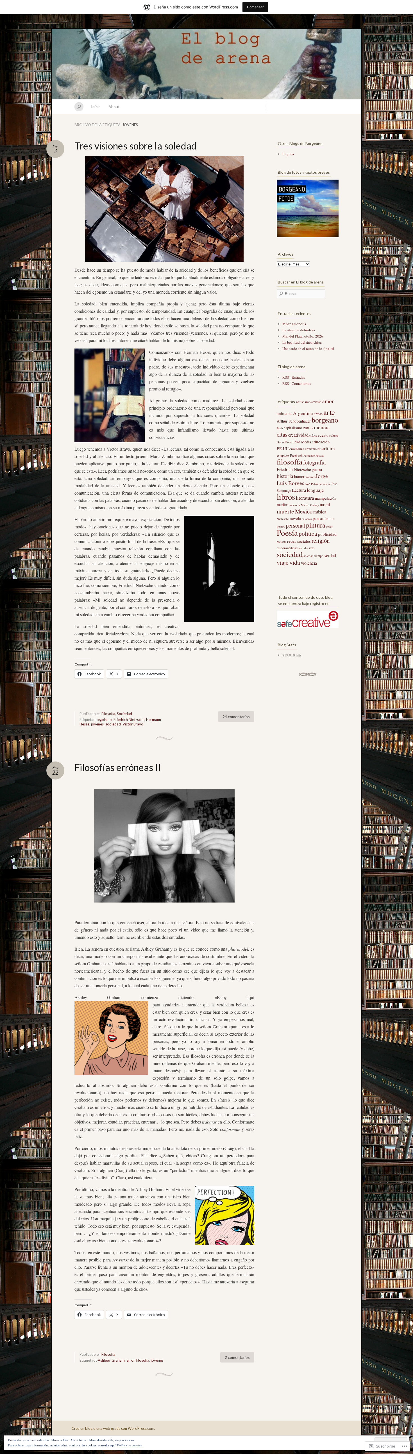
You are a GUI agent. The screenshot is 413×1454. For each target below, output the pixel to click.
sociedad (290, 554)
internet (310, 477)
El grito (288, 154)
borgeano (325, 420)
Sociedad (124, 713)
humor (299, 476)
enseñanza (296, 448)
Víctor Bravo (132, 724)
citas (282, 434)
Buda (280, 428)
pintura (315, 525)
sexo (311, 548)
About (114, 106)
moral (325, 504)
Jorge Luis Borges (302, 479)
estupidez (283, 455)
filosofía (142, 1360)
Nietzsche (283, 519)
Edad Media (301, 442)
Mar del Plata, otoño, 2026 (302, 336)
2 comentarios (237, 1357)
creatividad (298, 435)
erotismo (311, 449)
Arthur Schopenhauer (294, 421)
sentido (303, 548)
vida (294, 562)
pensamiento (323, 518)
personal (295, 525)
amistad (316, 402)
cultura (333, 435)
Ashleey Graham (111, 1360)
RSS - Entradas (293, 377)
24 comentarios (236, 716)
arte (329, 412)
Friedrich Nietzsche (129, 719)
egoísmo (105, 719)
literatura (305, 498)
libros (286, 496)
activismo (303, 401)
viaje (283, 562)
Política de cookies (129, 1445)
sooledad (113, 724)
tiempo (318, 556)
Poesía (287, 532)
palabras (307, 519)
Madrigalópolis (294, 323)
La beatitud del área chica (302, 342)
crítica (313, 435)
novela (295, 518)
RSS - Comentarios (296, 383)
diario (280, 442)
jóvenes (97, 724)
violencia (309, 563)
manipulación (325, 498)
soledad (308, 556)
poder (329, 526)
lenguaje (315, 490)
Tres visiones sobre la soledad (135, 145)
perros (281, 526)
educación (321, 442)
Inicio (96, 106)
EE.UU (283, 448)
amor (327, 401)
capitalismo (293, 427)
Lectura (299, 490)
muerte (285, 511)
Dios (288, 442)
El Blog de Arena (206, 64)
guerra (317, 469)
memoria (294, 505)
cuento (323, 435)
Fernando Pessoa (313, 455)
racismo (281, 542)
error (130, 1360)
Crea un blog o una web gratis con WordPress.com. (113, 1428)
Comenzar (255, 7)
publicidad (327, 534)
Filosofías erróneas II (117, 767)
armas (318, 413)
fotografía (314, 462)
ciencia (322, 427)
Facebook (296, 455)
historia (285, 475)
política (308, 533)
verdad (330, 555)
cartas (308, 428)
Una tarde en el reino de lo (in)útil (308, 348)
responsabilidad (287, 548)
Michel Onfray (310, 505)
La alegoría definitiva (298, 329)
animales (284, 413)
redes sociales (299, 541)
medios (283, 504)
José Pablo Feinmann (317, 484)
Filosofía (108, 713)
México (303, 511)
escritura (326, 448)
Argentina (303, 413)
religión (321, 540)
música (319, 512)
